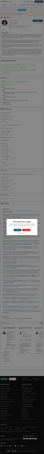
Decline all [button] (26, 229)
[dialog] (22, 227)
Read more (22, 226)
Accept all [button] (17, 229)
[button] (22, 233)
